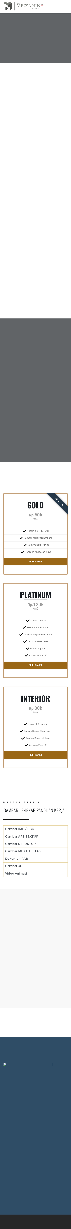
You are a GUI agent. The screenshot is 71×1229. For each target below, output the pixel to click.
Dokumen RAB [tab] (16, 859)
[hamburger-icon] (57, 6)
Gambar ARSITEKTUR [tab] (21, 836)
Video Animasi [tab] (16, 873)
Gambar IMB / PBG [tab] (19, 829)
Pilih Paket (35, 561)
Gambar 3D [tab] (13, 866)
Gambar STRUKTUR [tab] (20, 844)
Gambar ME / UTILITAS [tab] (23, 851)
